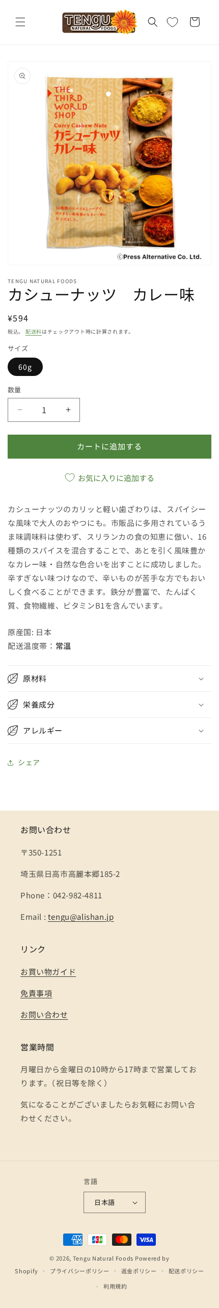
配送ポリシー (186, 1271)
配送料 (33, 331)
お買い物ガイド (48, 971)
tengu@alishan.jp (81, 916)
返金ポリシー (139, 1271)
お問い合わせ (44, 1014)
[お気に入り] (172, 22)
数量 (14, 389)
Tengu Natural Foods (103, 1258)
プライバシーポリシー (80, 1271)
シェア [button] (29, 762)
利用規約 (115, 1286)
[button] (20, 22)
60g (25, 367)
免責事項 (36, 993)
